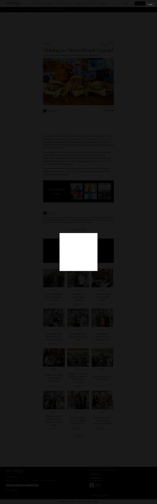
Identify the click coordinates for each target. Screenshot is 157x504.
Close (150, 4)
